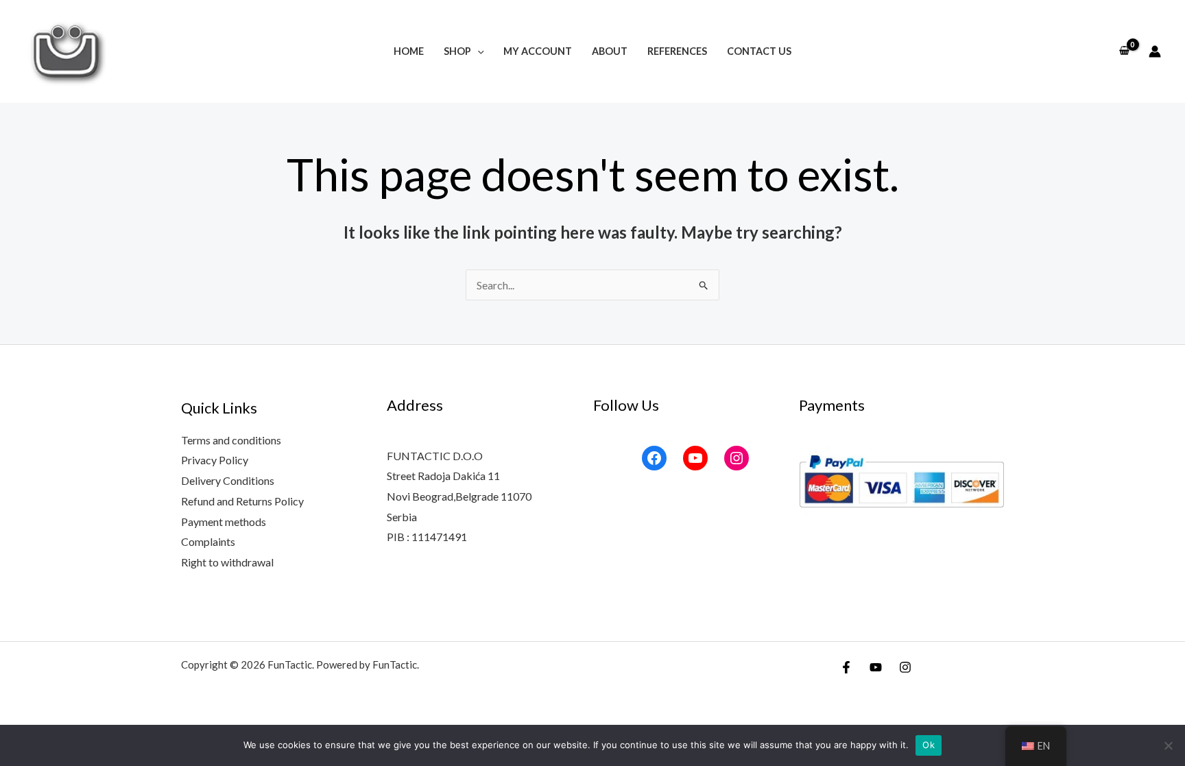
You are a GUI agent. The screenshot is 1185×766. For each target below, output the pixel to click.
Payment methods (223, 521)
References (677, 51)
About (609, 51)
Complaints (208, 541)
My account (537, 51)
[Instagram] (736, 458)
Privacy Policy (214, 459)
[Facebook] (654, 458)
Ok (928, 744)
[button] (477, 51)
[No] (1168, 745)
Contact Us (759, 51)
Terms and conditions (231, 439)
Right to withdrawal (227, 561)
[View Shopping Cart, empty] (1124, 51)
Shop (457, 51)
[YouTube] (695, 458)
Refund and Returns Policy (242, 500)
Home (409, 51)
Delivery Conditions (227, 480)
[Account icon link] (1155, 51)
